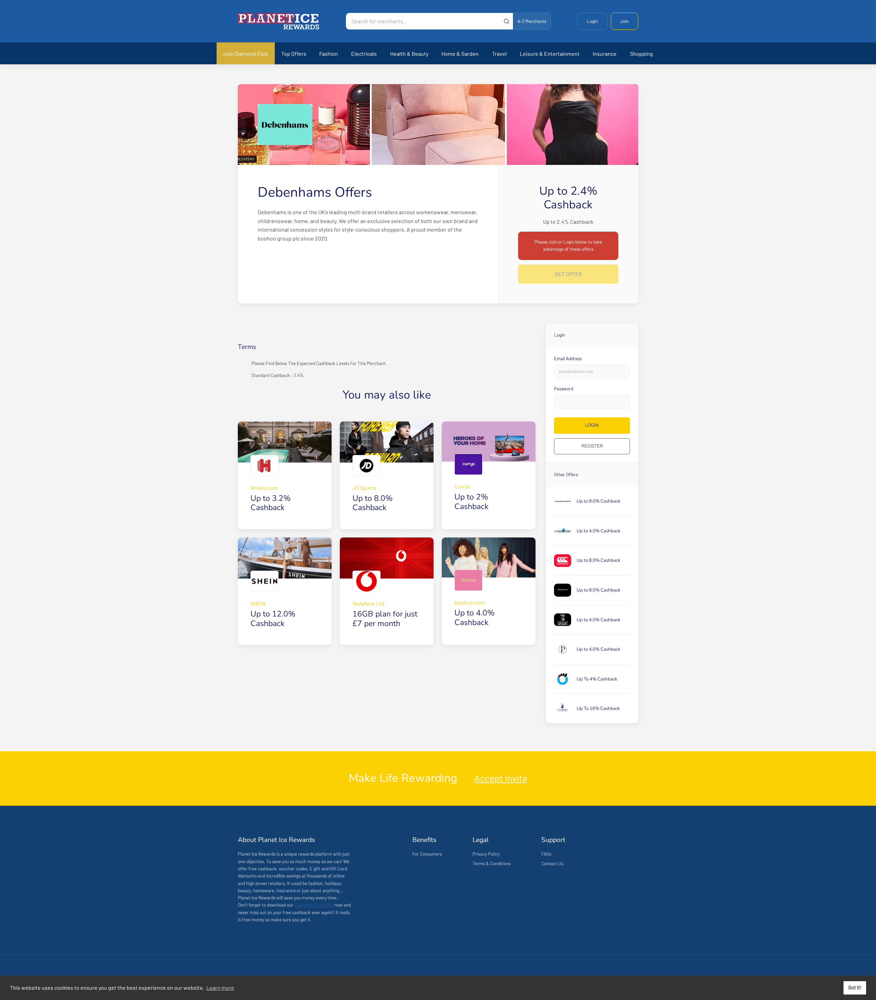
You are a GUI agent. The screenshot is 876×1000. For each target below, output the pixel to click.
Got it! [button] (855, 987)
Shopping (641, 53)
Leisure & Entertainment (550, 53)
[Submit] (506, 21)
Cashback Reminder (313, 905)
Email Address (568, 358)
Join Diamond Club (245, 53)
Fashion (328, 53)
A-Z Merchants (531, 21)
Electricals (364, 53)
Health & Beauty (409, 53)
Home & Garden (460, 53)
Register (592, 446)
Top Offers (293, 53)
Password (563, 388)
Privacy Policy (486, 854)
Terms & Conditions (492, 863)
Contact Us (552, 863)
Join (624, 21)
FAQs (546, 854)
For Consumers (427, 854)
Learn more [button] (220, 987)
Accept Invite (500, 777)
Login (592, 21)
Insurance (605, 53)
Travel (499, 53)
